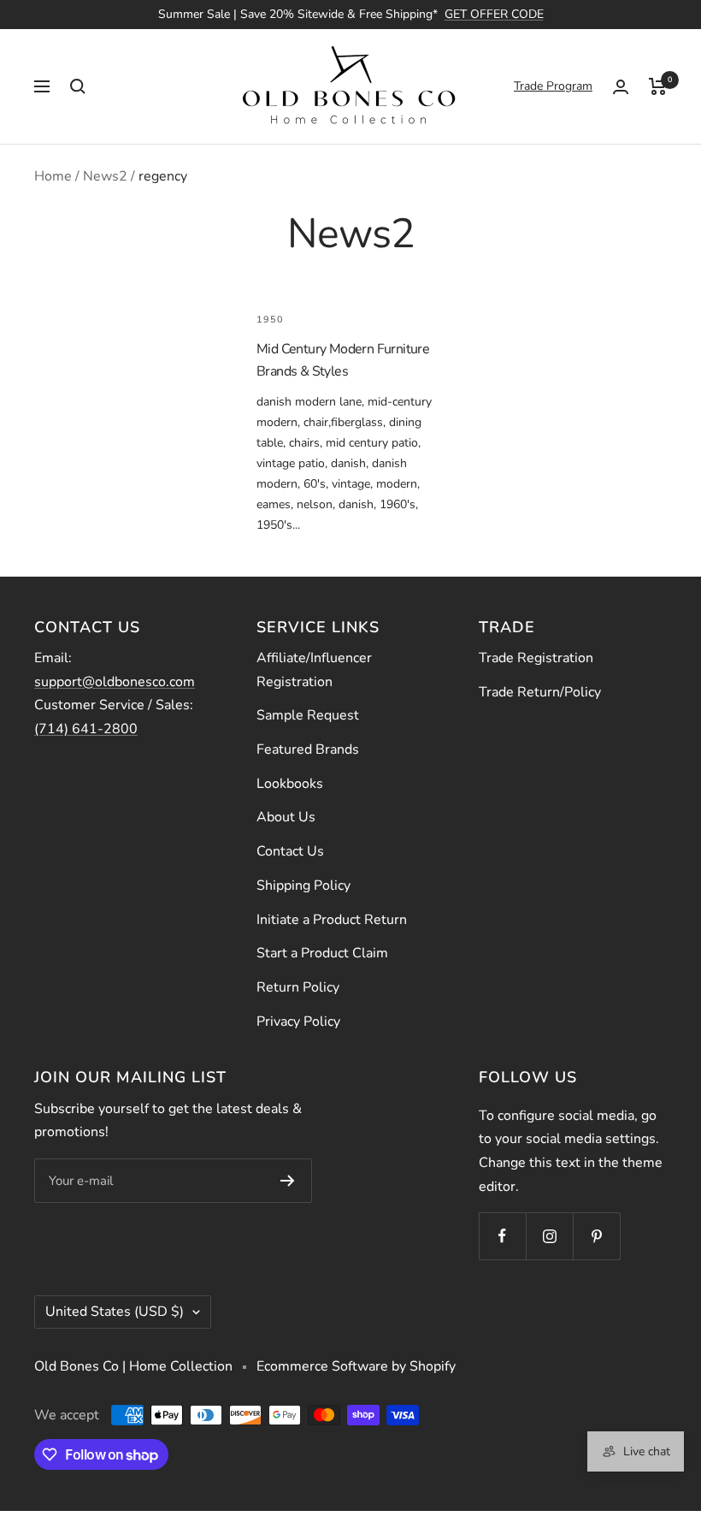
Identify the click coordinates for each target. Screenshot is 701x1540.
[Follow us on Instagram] (549, 1235)
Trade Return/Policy (540, 692)
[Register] (287, 1181)
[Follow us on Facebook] (502, 1235)
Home (53, 176)
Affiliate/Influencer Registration (314, 670)
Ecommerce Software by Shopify (356, 1366)
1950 (270, 319)
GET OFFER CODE (494, 14)
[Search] (77, 86)
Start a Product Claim (322, 953)
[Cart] (658, 86)
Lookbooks (289, 783)
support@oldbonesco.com (114, 681)
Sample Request (307, 715)
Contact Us (290, 851)
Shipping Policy (303, 885)
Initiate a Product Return (331, 919)
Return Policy (297, 987)
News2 (105, 176)
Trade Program (553, 86)
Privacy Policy (298, 1021)
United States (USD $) (114, 1311)
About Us (285, 817)
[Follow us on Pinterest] (596, 1235)
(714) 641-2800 (86, 729)
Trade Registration (536, 658)
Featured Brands (307, 749)
